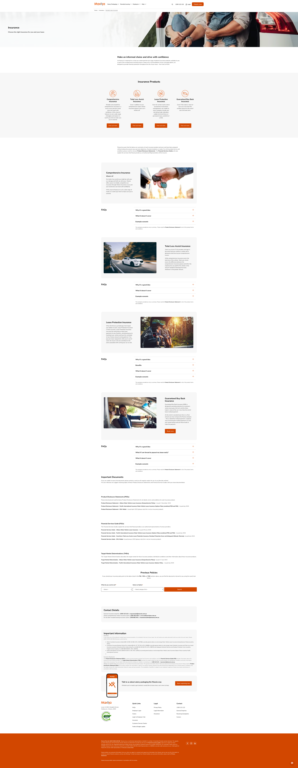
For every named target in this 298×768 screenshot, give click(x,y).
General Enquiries (182, 711)
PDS (143, 576)
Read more (170, 431)
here (132, 747)
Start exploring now (183, 683)
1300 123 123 (179, 4)
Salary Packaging (112, 4)
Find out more (113, 126)
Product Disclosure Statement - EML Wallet (113, 509)
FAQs (133, 707)
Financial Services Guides (165, 151)
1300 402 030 (134, 615)
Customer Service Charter (139, 723)
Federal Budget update (138, 726)
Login (189, 4)
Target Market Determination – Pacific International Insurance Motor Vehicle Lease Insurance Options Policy (132, 563)
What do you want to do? (108, 585)
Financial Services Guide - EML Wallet (112, 539)
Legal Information (159, 711)
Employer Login (136, 711)
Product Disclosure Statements (146, 151)
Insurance (101, 10)
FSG (140, 576)
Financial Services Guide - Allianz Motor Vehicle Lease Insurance (119, 530)
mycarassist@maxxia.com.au (138, 614)
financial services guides (154, 742)
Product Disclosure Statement (172, 227)
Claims (134, 714)
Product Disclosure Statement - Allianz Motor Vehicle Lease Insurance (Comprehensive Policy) (128, 503)
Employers (136, 4)
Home (95, 10)
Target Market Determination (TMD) (131, 660)
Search (179, 589)
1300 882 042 (134, 617)
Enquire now (198, 4)
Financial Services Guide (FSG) (168, 658)
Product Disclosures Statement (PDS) (115, 658)
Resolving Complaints (183, 714)
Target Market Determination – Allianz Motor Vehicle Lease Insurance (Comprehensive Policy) (128, 560)
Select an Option (137, 585)
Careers (179, 717)
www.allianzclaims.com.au (148, 615)
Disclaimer (157, 714)
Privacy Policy (157, 707)
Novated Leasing (125, 4)
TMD (149, 576)
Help (143, 4)
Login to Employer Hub (138, 717)
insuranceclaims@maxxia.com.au (149, 617)
